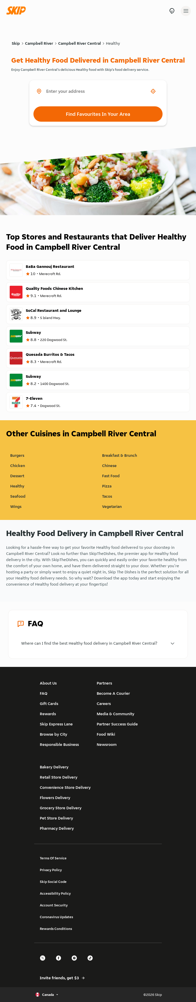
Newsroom (107, 744)
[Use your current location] (153, 91)
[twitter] (44, 962)
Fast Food (111, 476)
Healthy (113, 43)
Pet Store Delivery (56, 818)
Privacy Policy (51, 870)
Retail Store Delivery (58, 777)
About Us (48, 683)
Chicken (17, 465)
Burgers (17, 455)
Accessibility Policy (55, 893)
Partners (104, 683)
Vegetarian (112, 506)
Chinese (109, 465)
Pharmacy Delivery (57, 828)
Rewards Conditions (56, 928)
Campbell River (39, 43)
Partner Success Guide (117, 724)
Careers (104, 703)
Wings (15, 506)
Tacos (107, 496)
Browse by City (53, 734)
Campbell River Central (79, 43)
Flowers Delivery (55, 797)
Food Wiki (106, 734)
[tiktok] (91, 962)
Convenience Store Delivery (65, 787)
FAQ (43, 693)
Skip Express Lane (56, 724)
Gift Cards (49, 703)
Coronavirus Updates (56, 917)
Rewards (48, 713)
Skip (16, 43)
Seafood (18, 496)
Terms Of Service (53, 858)
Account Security (54, 905)
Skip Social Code (53, 881)
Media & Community (115, 713)
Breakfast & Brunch (119, 455)
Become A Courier (113, 693)
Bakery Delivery (54, 767)
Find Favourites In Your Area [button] (98, 114)
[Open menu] (186, 11)
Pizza (107, 486)
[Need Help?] (172, 10)
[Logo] (17, 10)
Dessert (17, 476)
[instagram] (75, 962)
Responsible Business (59, 744)
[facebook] (60, 962)
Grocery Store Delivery (60, 808)
